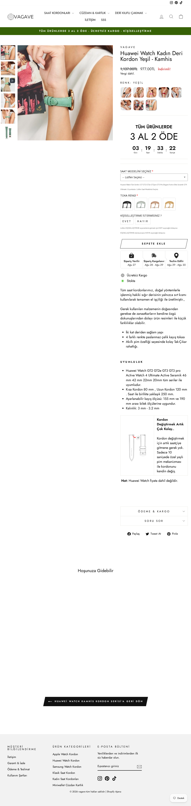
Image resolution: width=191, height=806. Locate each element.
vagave (128, 47)
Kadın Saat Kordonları (66, 779)
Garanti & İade (16, 763)
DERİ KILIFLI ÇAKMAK (129, 13)
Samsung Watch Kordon (67, 767)
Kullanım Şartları (17, 775)
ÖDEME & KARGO (154, 511)
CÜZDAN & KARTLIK (93, 13)
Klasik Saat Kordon (64, 773)
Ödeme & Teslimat (18, 769)
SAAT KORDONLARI (57, 13)
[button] (8, 52)
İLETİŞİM (90, 20)
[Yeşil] (151, 105)
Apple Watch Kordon (65, 754)
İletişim (11, 757)
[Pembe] (176, 92)
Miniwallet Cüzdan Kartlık (68, 785)
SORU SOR (154, 521)
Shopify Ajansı (114, 791)
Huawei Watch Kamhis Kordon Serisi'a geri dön (98, 701)
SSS (103, 20)
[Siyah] (125, 105)
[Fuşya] (151, 92)
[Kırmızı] (164, 92)
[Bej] (125, 92)
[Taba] (138, 105)
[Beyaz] (138, 92)
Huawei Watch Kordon (66, 761)
